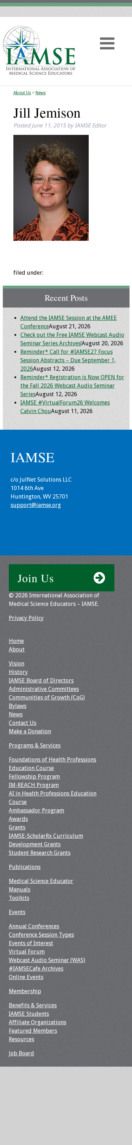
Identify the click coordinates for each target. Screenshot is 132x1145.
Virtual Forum (27, 951)
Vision (16, 663)
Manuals (19, 889)
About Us (22, 92)
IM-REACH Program (34, 785)
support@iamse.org (36, 505)
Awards (18, 819)
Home (16, 641)
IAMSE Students (29, 1013)
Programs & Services (35, 745)
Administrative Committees (44, 689)
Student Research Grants (39, 852)
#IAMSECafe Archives (36, 968)
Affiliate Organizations (37, 1022)
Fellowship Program (34, 776)
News (41, 92)
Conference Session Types (41, 934)
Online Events (26, 977)
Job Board (21, 1053)
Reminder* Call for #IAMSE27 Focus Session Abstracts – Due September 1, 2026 (68, 360)
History (18, 672)
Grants (17, 827)
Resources (21, 1039)
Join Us (36, 577)
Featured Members (33, 1030)
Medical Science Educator (41, 881)
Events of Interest (31, 943)
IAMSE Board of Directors (41, 680)
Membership (25, 991)
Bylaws (17, 706)
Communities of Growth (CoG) (47, 697)
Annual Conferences (34, 926)
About (17, 649)
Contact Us (22, 723)
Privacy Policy (26, 618)
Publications (24, 867)
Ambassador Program (36, 810)
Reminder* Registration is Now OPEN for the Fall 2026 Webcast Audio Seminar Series (72, 386)
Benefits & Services (33, 1005)
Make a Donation (30, 731)
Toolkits (19, 898)
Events (17, 912)
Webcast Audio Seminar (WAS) (47, 960)
